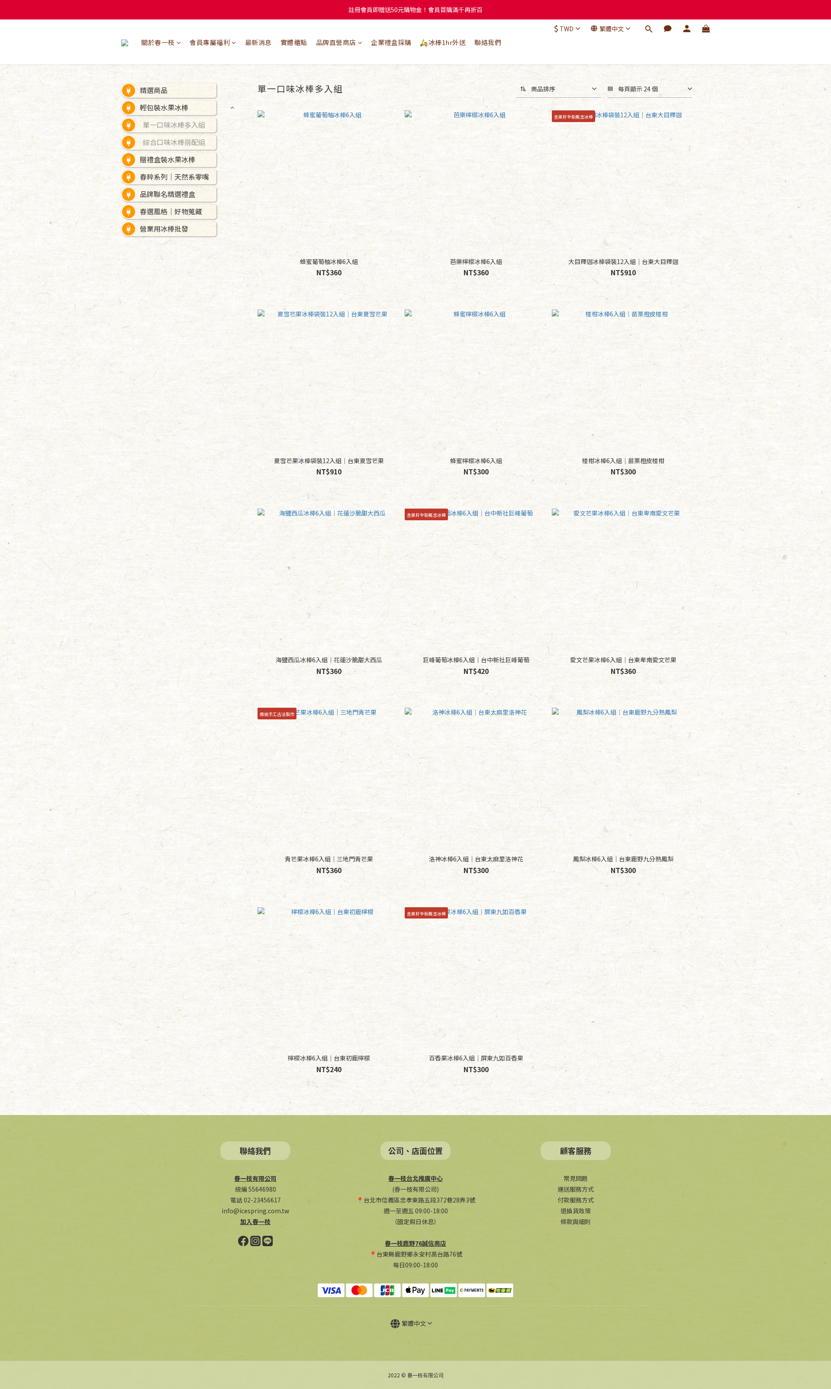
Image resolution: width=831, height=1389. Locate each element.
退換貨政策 (575, 1210)
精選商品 (153, 90)
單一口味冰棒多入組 (174, 124)
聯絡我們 (487, 42)
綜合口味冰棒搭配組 (174, 142)
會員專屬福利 (210, 42)
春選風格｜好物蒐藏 (171, 211)
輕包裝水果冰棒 (164, 107)
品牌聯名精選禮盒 (167, 194)
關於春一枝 (158, 42)
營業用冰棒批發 (164, 228)
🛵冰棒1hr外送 (443, 42)
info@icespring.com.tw (255, 1210)
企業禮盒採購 (391, 42)
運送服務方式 (575, 1189)
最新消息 (258, 42)
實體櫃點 (293, 42)
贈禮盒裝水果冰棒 (167, 159)
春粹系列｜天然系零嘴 (174, 176)
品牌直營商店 (336, 42)
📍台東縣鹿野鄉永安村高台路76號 (415, 1254)
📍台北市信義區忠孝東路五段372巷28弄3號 (415, 1200)
